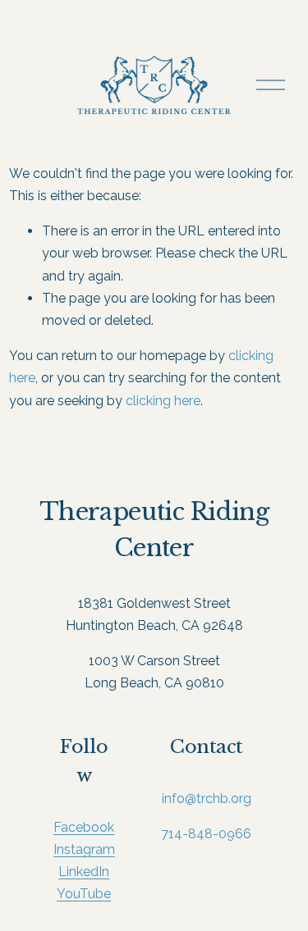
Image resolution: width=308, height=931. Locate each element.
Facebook (83, 827)
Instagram (84, 849)
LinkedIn (83, 871)
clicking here (163, 400)
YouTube (84, 893)
